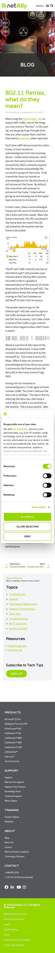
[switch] (47, 475)
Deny (27, 536)
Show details (39, 507)
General (13, 599)
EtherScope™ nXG (32, 119)
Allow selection (27, 526)
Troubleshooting (18, 618)
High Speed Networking (23, 604)
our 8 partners (20, 429)
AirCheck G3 (15, 650)
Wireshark (24, 138)
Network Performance (22, 608)
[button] (46, 5)
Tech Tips (14, 613)
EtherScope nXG (17, 646)
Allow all (27, 516)
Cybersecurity (17, 594)
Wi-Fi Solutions (18, 623)
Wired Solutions (18, 628)
